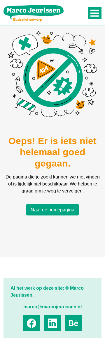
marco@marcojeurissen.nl (52, 306)
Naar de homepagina (52, 209)
